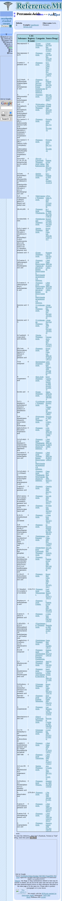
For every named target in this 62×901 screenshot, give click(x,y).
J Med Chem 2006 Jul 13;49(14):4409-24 (49, 443)
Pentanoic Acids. (38, 539)
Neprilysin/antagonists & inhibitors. (40, 446)
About (28, 897)
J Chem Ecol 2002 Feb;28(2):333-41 (49, 617)
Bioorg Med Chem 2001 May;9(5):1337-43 (49, 688)
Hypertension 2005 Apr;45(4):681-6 (49, 509)
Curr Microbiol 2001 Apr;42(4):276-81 (49, 710)
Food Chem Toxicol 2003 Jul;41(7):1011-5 (49, 593)
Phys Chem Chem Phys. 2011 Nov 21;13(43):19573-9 (49, 70)
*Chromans (39, 684)
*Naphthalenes (40, 536)
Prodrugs (38, 699)
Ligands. (38, 604)
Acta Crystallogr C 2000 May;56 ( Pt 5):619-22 (49, 772)
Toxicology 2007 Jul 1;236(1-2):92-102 (48, 421)
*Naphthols (39, 661)
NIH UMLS (42, 876)
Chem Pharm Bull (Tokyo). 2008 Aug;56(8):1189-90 (48, 368)
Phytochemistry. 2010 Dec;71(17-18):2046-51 (49, 124)
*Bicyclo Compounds (39, 159)
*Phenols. (38, 785)
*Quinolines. (39, 758)
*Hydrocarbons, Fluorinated (40, 105)
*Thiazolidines (40, 653)
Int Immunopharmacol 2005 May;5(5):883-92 (49, 529)
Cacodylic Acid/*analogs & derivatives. (40, 674)
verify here (46, 895)
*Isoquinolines (40, 362)
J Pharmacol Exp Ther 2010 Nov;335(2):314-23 (48, 165)
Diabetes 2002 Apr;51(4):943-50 (49, 652)
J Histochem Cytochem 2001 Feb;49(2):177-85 (49, 722)
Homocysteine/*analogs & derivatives (40, 266)
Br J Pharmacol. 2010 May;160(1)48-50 (49, 212)
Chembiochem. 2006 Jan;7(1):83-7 (49, 490)
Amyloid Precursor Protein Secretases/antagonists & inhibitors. (40, 87)
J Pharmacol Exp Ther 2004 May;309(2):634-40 (49, 563)
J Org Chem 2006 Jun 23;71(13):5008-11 (49, 432)
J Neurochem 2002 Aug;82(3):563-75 (49, 628)
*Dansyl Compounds (39, 717)
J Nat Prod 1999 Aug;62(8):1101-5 (48, 797)
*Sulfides (38, 456)
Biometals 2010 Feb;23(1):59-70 (49, 255)
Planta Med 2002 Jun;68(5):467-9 (48, 644)
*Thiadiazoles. (40, 213)
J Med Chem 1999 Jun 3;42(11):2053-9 (49, 807)
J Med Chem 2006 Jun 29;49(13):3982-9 (49, 456)
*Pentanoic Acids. (39, 46)
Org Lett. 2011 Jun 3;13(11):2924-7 (49, 97)
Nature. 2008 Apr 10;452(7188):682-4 (49, 395)
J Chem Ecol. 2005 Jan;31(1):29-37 (49, 518)
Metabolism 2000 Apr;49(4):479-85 (49, 783)
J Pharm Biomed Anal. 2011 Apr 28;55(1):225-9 (49, 108)
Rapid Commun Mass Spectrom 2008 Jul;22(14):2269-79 (48, 383)
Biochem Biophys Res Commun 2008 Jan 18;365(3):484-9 (49, 407)
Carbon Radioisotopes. (40, 166)
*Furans (38, 43)
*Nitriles (38, 335)
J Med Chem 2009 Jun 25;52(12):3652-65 (49, 264)
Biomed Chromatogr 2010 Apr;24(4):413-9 (49, 222)
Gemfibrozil (35, 25)
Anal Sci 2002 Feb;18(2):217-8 (49, 664)
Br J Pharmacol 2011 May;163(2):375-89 (49, 84)
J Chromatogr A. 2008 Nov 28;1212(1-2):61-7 (49, 340)
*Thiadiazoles (39, 443)
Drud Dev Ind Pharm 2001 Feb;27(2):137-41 (49, 700)
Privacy (43, 897)
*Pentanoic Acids (39, 80)
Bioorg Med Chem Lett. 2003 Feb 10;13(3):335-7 (49, 580)
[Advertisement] (36, 856)
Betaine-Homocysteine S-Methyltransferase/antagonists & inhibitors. (40, 275)
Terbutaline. (39, 701)
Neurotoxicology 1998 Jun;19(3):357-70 (49, 826)
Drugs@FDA (49, 876)
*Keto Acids (39, 377)
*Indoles (38, 174)
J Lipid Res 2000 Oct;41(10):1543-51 (48, 734)
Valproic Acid (27, 27)
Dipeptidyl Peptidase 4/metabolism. (40, 657)
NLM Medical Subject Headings (29, 876)
